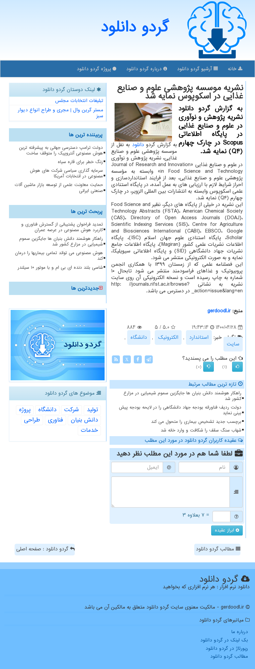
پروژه (25, 409)
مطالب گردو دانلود (216, 549)
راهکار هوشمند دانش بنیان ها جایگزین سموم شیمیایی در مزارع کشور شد (182, 396)
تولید (92, 409)
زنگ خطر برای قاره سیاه (80, 162)
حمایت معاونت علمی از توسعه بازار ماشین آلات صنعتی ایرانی (59, 188)
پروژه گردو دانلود (95, 68)
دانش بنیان (84, 420)
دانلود (138, 145)
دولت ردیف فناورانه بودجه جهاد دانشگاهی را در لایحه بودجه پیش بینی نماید (180, 410)
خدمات (89, 430)
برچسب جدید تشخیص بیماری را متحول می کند (196, 422)
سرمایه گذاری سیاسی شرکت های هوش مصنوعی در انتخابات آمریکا (66, 173)
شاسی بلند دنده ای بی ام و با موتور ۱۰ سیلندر (60, 267)
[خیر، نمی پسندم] (208, 367)
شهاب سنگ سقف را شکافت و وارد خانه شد (201, 430)
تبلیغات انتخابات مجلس (79, 100)
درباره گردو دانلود (144, 68)
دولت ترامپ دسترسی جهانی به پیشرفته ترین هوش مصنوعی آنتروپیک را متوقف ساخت (61, 150)
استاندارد (199, 337)
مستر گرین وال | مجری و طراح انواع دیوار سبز (60, 113)
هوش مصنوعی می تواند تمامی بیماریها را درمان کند (59, 256)
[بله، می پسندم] (237, 367)
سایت (233, 344)
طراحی (32, 420)
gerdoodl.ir (219, 311)
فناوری (55, 420)
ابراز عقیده (225, 530)
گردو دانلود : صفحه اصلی (43, 549)
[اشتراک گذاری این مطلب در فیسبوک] (137, 359)
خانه (233, 68)
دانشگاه (138, 337)
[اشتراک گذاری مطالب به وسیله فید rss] (116, 359)
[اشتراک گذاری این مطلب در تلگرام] (148, 359)
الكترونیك (168, 337)
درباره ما (239, 631)
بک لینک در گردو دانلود (224, 640)
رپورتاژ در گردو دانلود (227, 648)
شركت (71, 409)
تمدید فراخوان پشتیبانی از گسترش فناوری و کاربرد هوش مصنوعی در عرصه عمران (62, 227)
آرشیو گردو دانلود (195, 68)
